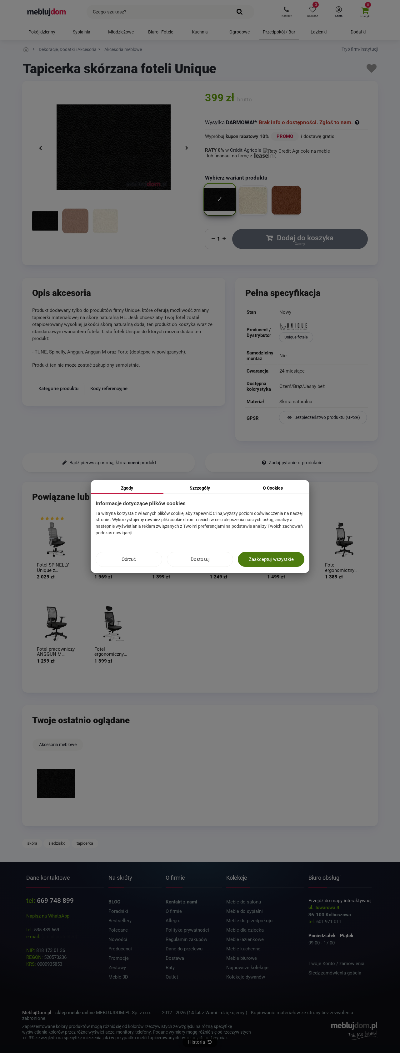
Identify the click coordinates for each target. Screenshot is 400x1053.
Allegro (173, 920)
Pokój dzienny (41, 31)
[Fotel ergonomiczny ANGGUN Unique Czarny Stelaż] (344, 540)
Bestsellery (120, 920)
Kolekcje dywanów (245, 977)
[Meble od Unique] (323, 327)
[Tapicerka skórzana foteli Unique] (56, 783)
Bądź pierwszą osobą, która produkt (112, 462)
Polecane (118, 930)
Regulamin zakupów (186, 939)
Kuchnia (200, 31)
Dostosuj (200, 559)
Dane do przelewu (184, 949)
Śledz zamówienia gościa (334, 973)
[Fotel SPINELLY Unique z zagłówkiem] (56, 540)
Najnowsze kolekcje (247, 967)
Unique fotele (296, 337)
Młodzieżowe (121, 31)
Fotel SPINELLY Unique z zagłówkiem (53, 568)
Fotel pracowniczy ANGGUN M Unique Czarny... (56, 652)
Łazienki (319, 31)
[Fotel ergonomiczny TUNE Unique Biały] (113, 624)
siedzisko (56, 843)
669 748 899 (55, 900)
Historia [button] (197, 1042)
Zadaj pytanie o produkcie (295, 462)
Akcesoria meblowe (58, 744)
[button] (286, 12)
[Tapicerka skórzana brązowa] (75, 221)
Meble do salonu (243, 902)
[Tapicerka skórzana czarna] (45, 221)
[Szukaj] (240, 12)
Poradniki (118, 911)
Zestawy (117, 967)
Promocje (118, 958)
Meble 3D (118, 977)
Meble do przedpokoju (249, 920)
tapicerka (85, 843)
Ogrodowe (239, 31)
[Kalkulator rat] (296, 150)
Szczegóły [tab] (200, 488)
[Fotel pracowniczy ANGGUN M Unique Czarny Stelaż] (56, 624)
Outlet (172, 977)
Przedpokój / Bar (279, 31)
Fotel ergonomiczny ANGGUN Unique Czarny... (342, 568)
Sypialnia (81, 31)
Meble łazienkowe (245, 939)
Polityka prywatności (187, 930)
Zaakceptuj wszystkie (271, 559)
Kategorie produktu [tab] (58, 388)
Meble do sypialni (244, 911)
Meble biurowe (241, 958)
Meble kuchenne (243, 949)
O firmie (174, 911)
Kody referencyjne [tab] (109, 388)
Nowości (117, 939)
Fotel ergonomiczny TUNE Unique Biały (109, 652)
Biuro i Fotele (160, 31)
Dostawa (175, 958)
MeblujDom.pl (36, 1012)
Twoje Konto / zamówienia (336, 963)
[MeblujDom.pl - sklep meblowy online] (47, 12)
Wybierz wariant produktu (237, 178)
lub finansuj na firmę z (230, 156)
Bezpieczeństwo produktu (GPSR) (326, 417)
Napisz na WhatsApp (47, 916)
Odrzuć (129, 559)
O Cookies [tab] (273, 488)
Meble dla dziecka (245, 930)
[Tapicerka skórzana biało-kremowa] (105, 221)
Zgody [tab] (127, 488)
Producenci (120, 949)
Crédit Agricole (245, 150)
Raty (170, 967)
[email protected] (59, 936)
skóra (32, 843)
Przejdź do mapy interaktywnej (340, 900)
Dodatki (358, 31)
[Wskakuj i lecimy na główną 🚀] (27, 49)
